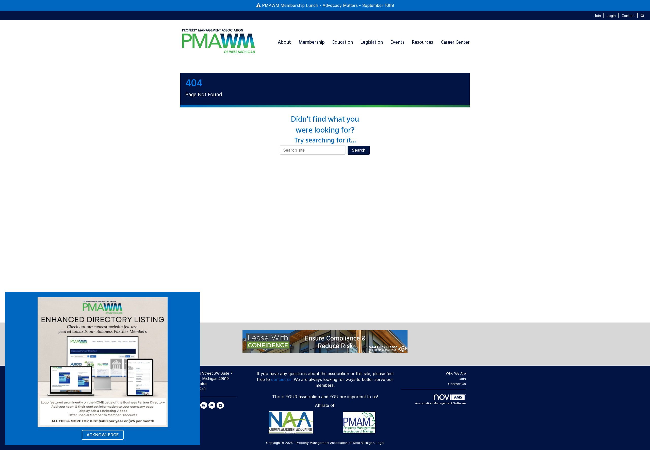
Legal (380, 443)
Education (342, 42)
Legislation (372, 42)
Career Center (455, 42)
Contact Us (457, 384)
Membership (312, 42)
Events (397, 42)
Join (462, 379)
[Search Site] (643, 15)
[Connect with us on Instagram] (203, 405)
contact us (281, 379)
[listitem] (600, 15)
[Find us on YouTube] (211, 405)
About (284, 42)
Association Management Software (440, 403)
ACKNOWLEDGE (103, 434)
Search (358, 150)
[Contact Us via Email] (220, 405)
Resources (422, 42)
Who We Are (456, 373)
